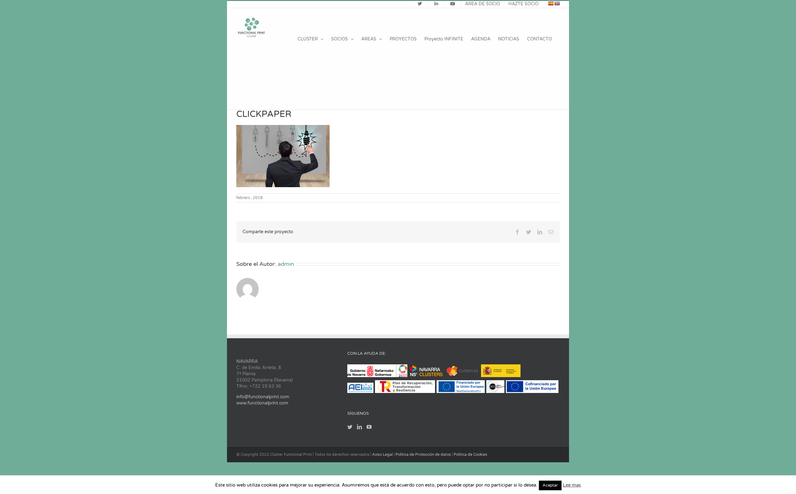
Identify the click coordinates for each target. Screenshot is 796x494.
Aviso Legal (383, 454)
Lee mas (572, 485)
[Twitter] (349, 426)
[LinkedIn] (359, 426)
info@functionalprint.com (262, 396)
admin (286, 264)
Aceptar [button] (550, 485)
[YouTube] (369, 426)
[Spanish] (550, 3)
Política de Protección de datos (424, 454)
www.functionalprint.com (262, 403)
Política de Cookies (470, 454)
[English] (557, 3)
